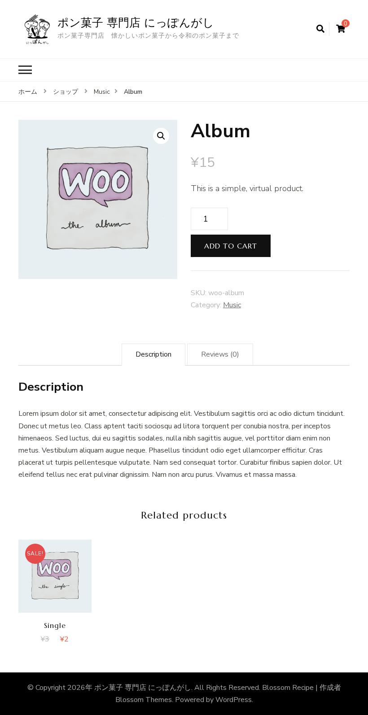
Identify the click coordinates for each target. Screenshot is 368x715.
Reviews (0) (220, 354)
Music (232, 305)
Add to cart (230, 245)
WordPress (233, 700)
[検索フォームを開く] (320, 29)
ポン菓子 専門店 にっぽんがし (135, 22)
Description (153, 354)
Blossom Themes (143, 700)
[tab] (153, 355)
